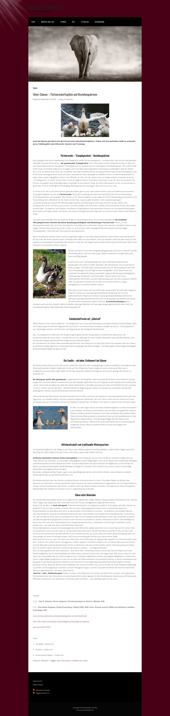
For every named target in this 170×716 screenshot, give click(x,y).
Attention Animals (45, 7)
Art (73, 22)
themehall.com (88, 710)
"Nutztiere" (45, 661)
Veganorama (99, 22)
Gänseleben (65, 661)
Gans (58, 661)
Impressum (37, 681)
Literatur (85, 22)
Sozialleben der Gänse (79, 661)
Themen (63, 22)
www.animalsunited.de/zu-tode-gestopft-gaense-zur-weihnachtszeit (60, 616)
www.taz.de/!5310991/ (42, 627)
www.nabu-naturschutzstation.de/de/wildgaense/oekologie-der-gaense (61, 621)
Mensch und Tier (47, 22)
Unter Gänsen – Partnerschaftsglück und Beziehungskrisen (65, 94)
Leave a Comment (66, 99)
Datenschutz (38, 684)
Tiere (33, 22)
